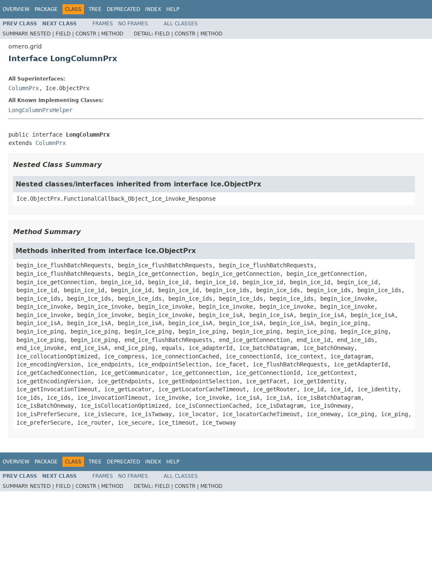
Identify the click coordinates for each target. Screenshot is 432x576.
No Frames (133, 24)
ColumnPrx (23, 88)
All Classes (181, 24)
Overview (16, 9)
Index (153, 9)
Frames (102, 24)
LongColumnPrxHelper (40, 110)
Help (172, 9)
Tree (95, 9)
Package (46, 9)
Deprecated (123, 9)
